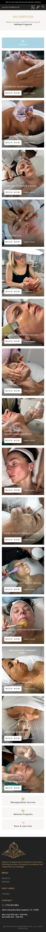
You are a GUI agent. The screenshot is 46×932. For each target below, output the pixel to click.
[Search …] (38, 7)
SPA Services (32, 22)
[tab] (23, 42)
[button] (42, 7)
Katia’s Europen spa (15, 22)
